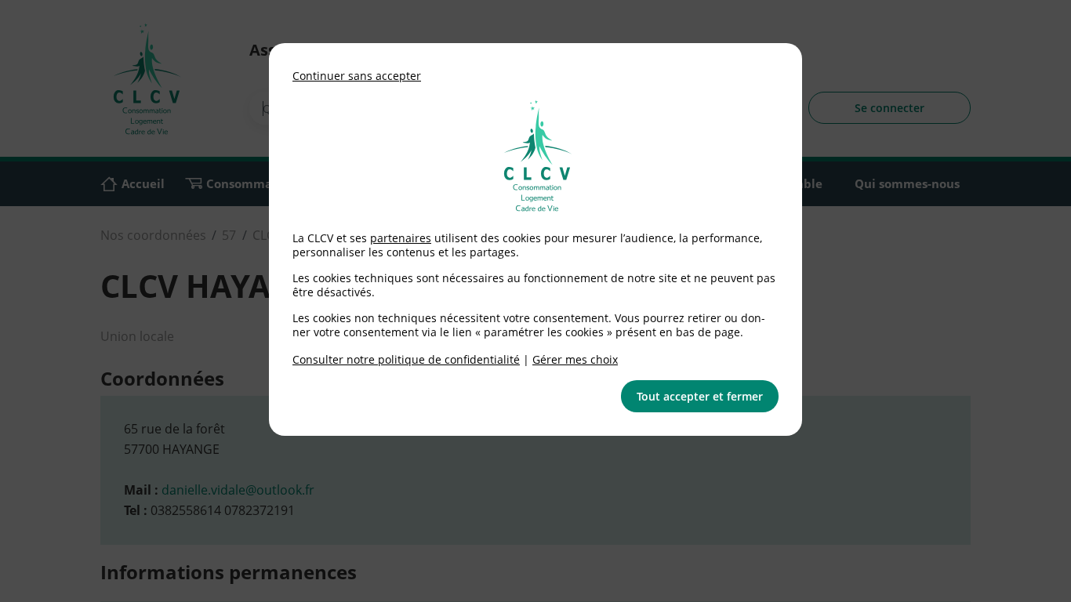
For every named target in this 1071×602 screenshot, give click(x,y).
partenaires (400, 237)
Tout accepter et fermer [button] (700, 396)
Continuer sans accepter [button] (356, 75)
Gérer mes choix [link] (575, 359)
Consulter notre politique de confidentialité (406, 359)
